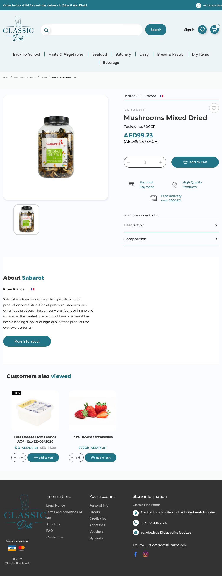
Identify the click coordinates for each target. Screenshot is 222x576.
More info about (27, 341)
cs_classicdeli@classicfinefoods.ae (166, 532)
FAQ (49, 531)
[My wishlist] (202, 29)
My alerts (96, 538)
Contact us (54, 537)
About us (53, 524)
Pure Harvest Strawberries (93, 437)
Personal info (99, 505)
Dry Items (200, 54)
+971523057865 (212, 5)
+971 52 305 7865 (154, 523)
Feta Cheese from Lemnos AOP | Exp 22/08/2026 (35, 439)
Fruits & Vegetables (66, 54)
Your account (102, 496)
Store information (150, 496)
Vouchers (96, 531)
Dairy (144, 54)
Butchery (123, 54)
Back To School (26, 54)
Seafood (99, 54)
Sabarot (134, 110)
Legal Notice (55, 505)
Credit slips (98, 518)
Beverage (111, 62)
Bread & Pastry (170, 54)
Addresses (97, 525)
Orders (95, 512)
